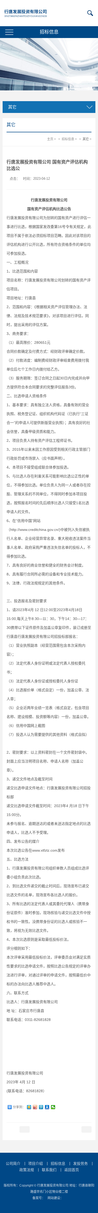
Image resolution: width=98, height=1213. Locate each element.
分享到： (19, 1107)
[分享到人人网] (47, 1107)
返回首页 (71, 1170)
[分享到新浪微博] (35, 1107)
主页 (50, 139)
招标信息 (68, 139)
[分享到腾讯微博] (41, 1107)
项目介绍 (35, 1163)
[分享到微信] (53, 1107)
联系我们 (49, 1170)
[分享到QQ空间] (29, 1107)
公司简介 (13, 1163)
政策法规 (26, 1170)
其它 (86, 139)
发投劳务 (80, 1163)
